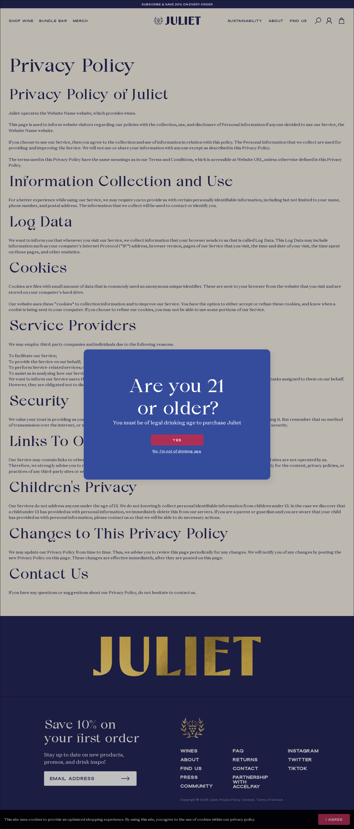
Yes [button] (177, 440)
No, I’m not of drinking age (177, 451)
